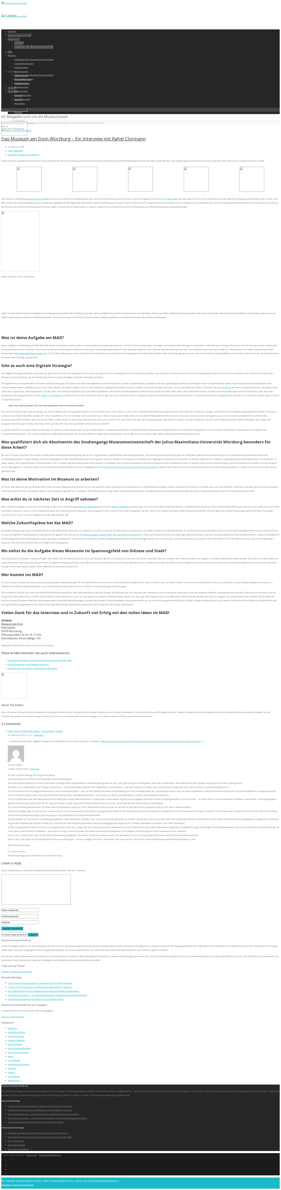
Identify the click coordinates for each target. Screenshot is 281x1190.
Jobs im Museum (16, 1140)
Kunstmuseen (21, 87)
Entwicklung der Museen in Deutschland (34, 75)
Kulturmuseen (21, 67)
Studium (12, 90)
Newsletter (19, 120)
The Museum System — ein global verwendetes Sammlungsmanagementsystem (47, 995)
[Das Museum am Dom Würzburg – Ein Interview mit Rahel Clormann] (16, 130)
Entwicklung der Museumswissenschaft (33, 47)
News (10, 1056)
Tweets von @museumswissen (16, 971)
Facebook (226, 387)
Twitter (44, 395)
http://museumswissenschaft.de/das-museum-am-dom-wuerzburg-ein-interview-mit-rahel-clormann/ (151, 741)
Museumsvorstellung (28, 154)
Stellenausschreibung (18, 1064)
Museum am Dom (12, 624)
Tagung (11, 1072)
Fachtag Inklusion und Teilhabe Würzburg (28, 664)
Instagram (57, 395)
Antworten (38, 735)
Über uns (12, 91)
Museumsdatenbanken (19, 1048)
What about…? (15, 1080)
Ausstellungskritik (16, 1032)
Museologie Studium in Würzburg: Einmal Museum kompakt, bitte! (40, 660)
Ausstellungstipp (16, 1036)
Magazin (12, 31)
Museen (12, 55)
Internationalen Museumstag (28, 353)
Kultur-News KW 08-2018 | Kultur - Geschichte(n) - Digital (35, 731)
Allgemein (31, 122)
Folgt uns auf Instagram (12, 1016)
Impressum (31, 1155)
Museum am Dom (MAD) (36, 198)
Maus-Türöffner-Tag (122, 506)
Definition (19, 43)
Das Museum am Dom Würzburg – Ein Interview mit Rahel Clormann (73, 138)
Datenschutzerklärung (50, 1155)
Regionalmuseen (22, 95)
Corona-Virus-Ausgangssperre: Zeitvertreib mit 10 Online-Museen (40, 983)
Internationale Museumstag (87, 506)
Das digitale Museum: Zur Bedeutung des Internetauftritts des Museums (43, 991)
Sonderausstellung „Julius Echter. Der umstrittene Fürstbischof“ (111, 534)
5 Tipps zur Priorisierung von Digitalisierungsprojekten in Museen (40, 987)
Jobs (10, 51)
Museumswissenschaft (12, 122)
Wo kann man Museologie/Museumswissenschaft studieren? (38, 1133)
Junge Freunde (15, 1044)
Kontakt (18, 112)
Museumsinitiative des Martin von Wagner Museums (129, 467)
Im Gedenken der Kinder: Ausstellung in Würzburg (32, 668)
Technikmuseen (22, 83)
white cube (172, 198)
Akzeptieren (7, 1185)
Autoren (18, 99)
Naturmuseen (21, 91)
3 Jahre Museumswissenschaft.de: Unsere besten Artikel (36, 999)
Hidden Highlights (16, 1040)
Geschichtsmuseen (23, 63)
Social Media (14, 1060)
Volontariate (14, 1076)
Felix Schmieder (15, 150)
